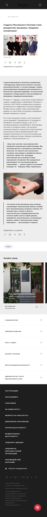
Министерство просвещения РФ (16, 488)
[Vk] (15, 477)
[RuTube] (23, 477)
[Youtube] (19, 477)
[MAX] (7, 477)
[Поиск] (7, 5)
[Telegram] (36, 477)
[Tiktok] (11, 477)
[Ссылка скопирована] (5, 62)
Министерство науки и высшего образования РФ (14, 484)
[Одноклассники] (31, 477)
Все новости (13, 16)
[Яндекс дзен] (27, 477)
